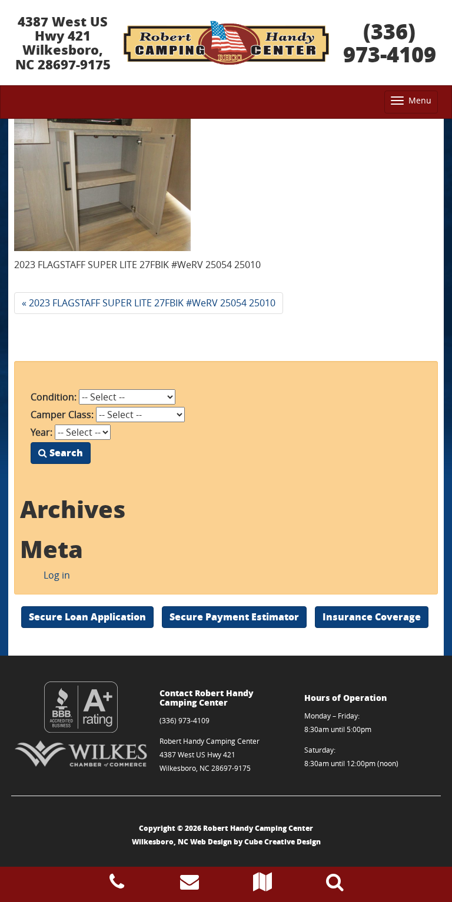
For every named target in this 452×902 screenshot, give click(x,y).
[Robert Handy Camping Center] (226, 43)
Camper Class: (62, 414)
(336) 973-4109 (389, 42)
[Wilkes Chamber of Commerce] (81, 753)
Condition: (54, 396)
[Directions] (262, 884)
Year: (41, 432)
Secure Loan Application (87, 616)
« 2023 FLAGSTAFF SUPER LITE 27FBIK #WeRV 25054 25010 (148, 302)
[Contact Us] (189, 884)
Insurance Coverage (372, 616)
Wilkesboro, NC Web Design (182, 842)
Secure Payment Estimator (234, 616)
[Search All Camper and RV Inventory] (335, 884)
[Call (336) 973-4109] (116, 884)
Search (65, 452)
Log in (57, 575)
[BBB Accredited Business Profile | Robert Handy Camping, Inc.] (81, 707)
